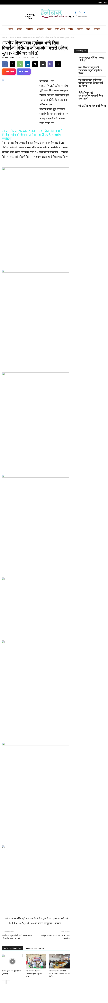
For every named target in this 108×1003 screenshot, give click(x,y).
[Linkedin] (27, 64)
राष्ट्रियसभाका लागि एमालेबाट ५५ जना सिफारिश (55, 937)
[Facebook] (75, 12)
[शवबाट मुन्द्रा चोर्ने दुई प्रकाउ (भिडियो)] (12, 961)
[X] (12, 64)
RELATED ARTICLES (12, 948)
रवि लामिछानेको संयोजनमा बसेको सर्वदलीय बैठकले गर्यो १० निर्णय (59, 973)
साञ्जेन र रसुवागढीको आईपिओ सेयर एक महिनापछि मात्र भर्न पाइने (17, 937)
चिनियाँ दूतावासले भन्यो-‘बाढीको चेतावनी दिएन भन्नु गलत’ (90, 95)
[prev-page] (3, 982)
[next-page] (8, 982)
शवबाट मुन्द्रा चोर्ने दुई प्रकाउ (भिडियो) (91, 59)
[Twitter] (80, 12)
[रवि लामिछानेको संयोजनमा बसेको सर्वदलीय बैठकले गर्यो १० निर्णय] (59, 961)
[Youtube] (85, 12)
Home (4, 37)
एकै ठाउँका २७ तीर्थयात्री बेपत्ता (92, 105)
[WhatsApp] (20, 64)
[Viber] (50, 64)
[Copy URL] (58, 64)
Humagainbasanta (12, 57)
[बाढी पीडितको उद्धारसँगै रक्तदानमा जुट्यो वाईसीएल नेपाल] (36, 961)
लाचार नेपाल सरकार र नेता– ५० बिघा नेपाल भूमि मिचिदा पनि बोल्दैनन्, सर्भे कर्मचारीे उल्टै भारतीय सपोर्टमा (32, 134)
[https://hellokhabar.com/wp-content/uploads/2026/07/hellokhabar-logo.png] (54, 14)
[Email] (35, 64)
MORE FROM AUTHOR (34, 948)
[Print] (43, 64)
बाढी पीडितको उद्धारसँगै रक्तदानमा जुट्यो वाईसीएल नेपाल (34, 973)
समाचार (12, 37)
